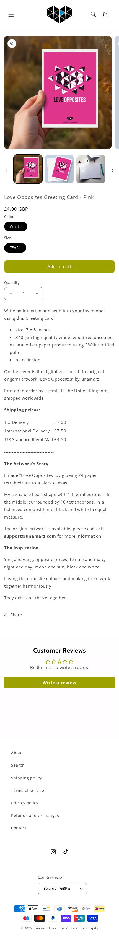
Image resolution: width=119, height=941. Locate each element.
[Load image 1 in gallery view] (28, 169)
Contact (18, 828)
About (17, 752)
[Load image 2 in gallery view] (59, 169)
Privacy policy (24, 803)
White (16, 226)
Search (18, 765)
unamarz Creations (49, 928)
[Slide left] (6, 170)
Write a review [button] (59, 683)
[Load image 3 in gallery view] (90, 169)
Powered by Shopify (82, 928)
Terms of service (27, 790)
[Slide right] (113, 170)
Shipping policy (26, 778)
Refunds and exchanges (35, 815)
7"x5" (15, 247)
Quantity (12, 282)
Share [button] (16, 614)
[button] (11, 14)
